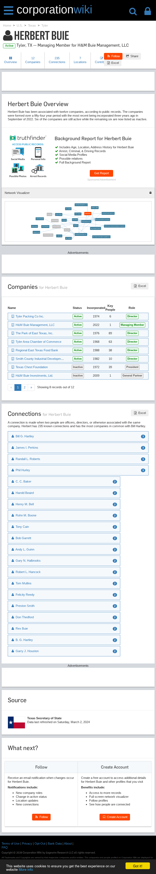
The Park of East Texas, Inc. (108, 213)
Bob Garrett (75, 219)
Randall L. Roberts (27, 459)
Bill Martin (64, 220)
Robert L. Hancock (28, 572)
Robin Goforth (34, 226)
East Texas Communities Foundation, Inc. (101, 236)
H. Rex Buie (59, 236)
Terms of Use (11, 843)
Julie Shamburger (39, 218)
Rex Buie (49, 214)
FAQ (5, 847)
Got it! (137, 865)
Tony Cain (76, 225)
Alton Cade (67, 229)
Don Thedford (68, 238)
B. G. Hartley (24, 640)
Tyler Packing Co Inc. (86, 221)
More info (26, 869)
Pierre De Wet (55, 220)
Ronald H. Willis (95, 207)
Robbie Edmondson (48, 235)
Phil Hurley (22, 470)
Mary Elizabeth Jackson (96, 228)
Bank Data (55, 843)
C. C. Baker (23, 481)
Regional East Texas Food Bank (36, 350)
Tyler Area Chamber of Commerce (103, 219)
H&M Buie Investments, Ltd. (34, 375)
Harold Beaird (24, 493)
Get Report (101, 173)
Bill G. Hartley (24, 436)
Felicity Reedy (25, 594)
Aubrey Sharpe (59, 214)
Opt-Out (40, 843)
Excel (114, 63)
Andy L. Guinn (24, 549)
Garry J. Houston (27, 651)
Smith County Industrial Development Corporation (115, 226)
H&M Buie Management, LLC (81, 204)
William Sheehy (56, 226)
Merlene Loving (36, 232)
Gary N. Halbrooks (28, 560)
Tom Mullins (23, 583)
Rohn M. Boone (25, 515)
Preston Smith (25, 605)
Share (134, 56)
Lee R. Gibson (78, 213)
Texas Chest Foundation (31, 367)
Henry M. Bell (24, 504)
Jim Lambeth (68, 208)
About (68, 843)
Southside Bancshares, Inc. (81, 234)
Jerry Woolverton (45, 226)
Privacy (27, 843)
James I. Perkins (26, 447)
